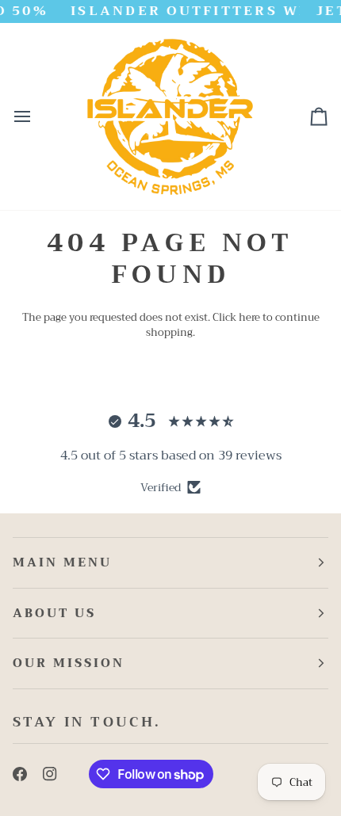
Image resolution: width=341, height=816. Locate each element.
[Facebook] (20, 774)
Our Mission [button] (69, 663)
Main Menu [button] (62, 562)
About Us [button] (54, 613)
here (249, 317)
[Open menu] (36, 116)
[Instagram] (50, 774)
